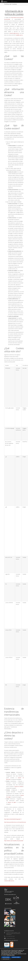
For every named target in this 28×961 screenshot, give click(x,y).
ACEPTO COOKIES (6, 957)
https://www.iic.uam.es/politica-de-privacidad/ (13, 840)
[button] (2, 1)
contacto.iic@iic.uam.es (14, 33)
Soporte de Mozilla (19, 786)
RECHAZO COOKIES (16, 957)
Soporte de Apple (12, 802)
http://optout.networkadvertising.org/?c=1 (13, 819)
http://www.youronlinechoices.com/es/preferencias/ (15, 822)
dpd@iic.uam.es (19, 35)
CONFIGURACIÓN (6, 959)
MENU (5, 2)
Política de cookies (10, 955)
